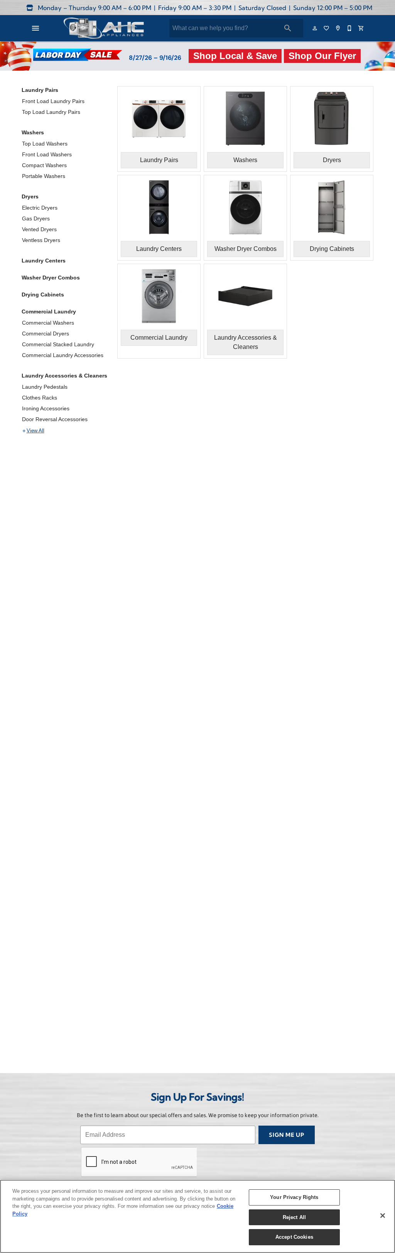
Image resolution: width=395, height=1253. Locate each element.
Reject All (294, 1217)
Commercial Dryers (45, 333)
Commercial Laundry (49, 311)
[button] (35, 28)
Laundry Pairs (40, 90)
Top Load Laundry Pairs (51, 112)
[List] (327, 28)
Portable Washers (43, 176)
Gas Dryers (36, 218)
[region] (197, 1216)
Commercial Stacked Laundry (58, 344)
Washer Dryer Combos (51, 277)
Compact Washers (44, 165)
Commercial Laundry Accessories (62, 355)
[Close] (382, 1215)
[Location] (338, 28)
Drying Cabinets (43, 294)
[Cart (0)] (361, 28)
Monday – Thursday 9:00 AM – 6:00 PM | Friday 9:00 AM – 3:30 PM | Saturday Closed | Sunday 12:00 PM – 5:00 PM (204, 8)
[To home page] (103, 28)
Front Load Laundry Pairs (53, 101)
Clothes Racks (39, 398)
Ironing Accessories (45, 408)
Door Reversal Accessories (55, 419)
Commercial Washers (48, 323)
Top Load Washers (45, 144)
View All (35, 430)
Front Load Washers (47, 154)
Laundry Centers (44, 260)
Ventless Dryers (41, 240)
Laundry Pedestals (45, 387)
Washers (33, 132)
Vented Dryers (39, 229)
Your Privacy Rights (294, 1197)
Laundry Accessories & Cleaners (64, 376)
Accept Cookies (294, 1237)
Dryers (30, 196)
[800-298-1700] (350, 28)
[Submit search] (287, 28)
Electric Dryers (39, 208)
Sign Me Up (286, 1135)
